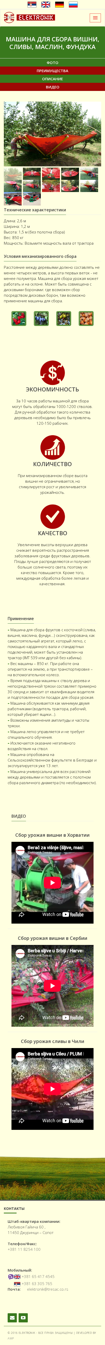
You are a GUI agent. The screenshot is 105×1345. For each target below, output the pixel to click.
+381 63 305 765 (37, 1283)
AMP (11, 1338)
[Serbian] (32, 4)
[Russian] (73, 4)
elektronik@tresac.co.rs (47, 1289)
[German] (59, 4)
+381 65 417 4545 (38, 1276)
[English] (45, 4)
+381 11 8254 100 (24, 1249)
